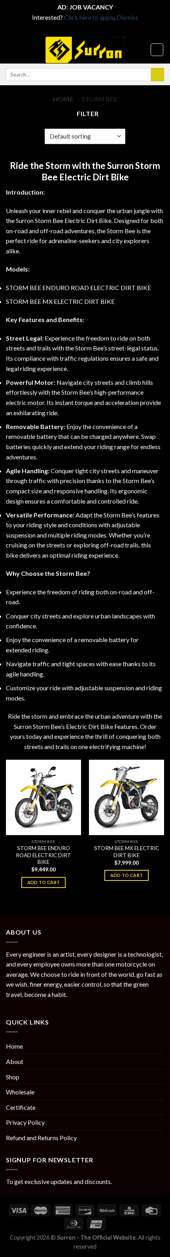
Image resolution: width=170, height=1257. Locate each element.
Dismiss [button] (127, 17)
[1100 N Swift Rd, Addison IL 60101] (79, 30)
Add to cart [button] (43, 882)
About (14, 1061)
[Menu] (10, 50)
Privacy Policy (25, 1122)
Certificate (21, 1107)
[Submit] (157, 74)
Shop (12, 1077)
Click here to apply (89, 17)
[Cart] (157, 49)
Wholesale (20, 1092)
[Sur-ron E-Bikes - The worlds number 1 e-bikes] (85, 50)
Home (63, 99)
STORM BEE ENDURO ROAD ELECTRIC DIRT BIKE (78, 287)
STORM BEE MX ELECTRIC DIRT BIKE (60, 301)
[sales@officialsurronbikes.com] (91, 30)
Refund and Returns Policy (41, 1137)
